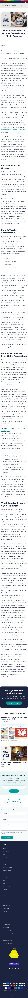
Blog (4, 854)
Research (5, 858)
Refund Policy (6, 927)
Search (4, 880)
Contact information (19, 995)
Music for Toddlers (7, 943)
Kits (3, 902)
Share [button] (3, 45)
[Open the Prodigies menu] (25, 2)
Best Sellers (5, 918)
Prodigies (8, 990)
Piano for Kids (6, 937)
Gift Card (5, 921)
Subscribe (14, 791)
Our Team (5, 864)
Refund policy (6, 877)
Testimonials (6, 851)
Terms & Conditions (7, 867)
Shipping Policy (6, 924)
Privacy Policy (6, 873)
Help (4, 883)
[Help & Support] (21, 5)
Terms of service (14, 992)
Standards (5, 861)
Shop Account (6, 898)
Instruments (5, 911)
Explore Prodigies (14, 703)
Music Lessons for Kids (8, 934)
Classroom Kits (6, 905)
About (4, 848)
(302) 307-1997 (6, 886)
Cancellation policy (10, 995)
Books (4, 914)
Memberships (6, 908)
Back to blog (15, 801)
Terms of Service (7, 870)
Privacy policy (7, 992)
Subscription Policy (7, 930)
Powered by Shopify (14, 990)
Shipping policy (22, 992)
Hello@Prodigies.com (8, 889)
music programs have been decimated (13, 130)
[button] (2, 5)
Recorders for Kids (7, 940)
